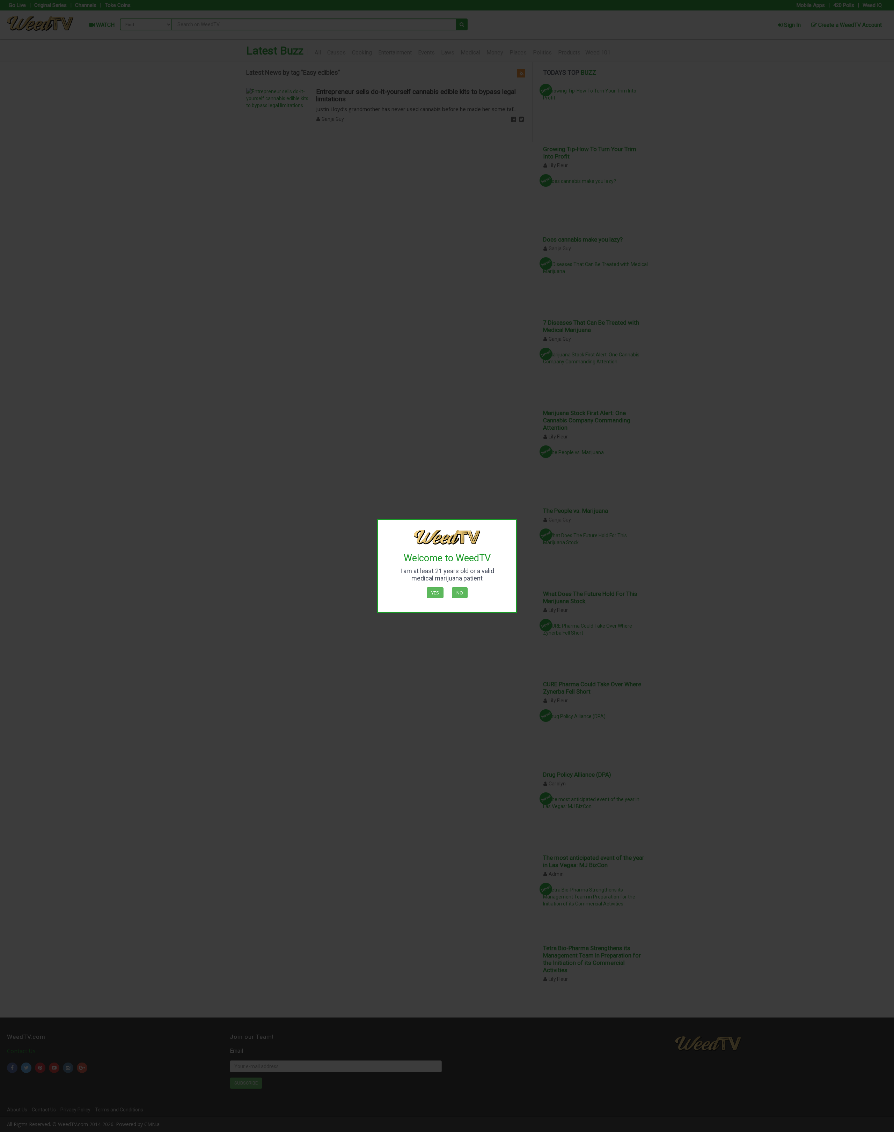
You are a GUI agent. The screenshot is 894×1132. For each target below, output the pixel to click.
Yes (435, 593)
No (459, 593)
